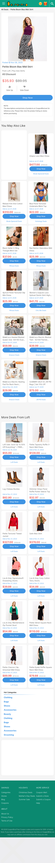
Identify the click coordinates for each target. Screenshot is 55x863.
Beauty (7, 714)
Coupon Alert (41, 792)
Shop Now (28, 97)
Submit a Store (42, 796)
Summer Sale (24, 799)
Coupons (5, 803)
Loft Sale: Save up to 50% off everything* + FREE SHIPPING (14, 447)
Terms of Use (6, 821)
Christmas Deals (25, 792)
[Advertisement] (14, 155)
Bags (6, 701)
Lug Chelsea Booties (11, 489)
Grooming (9, 735)
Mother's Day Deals (27, 796)
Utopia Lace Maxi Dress (39, 156)
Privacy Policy (7, 817)
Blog (3, 799)
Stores (4, 796)
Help (38, 803)
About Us (5, 814)
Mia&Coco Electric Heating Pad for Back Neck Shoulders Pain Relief (14, 384)
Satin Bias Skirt (35, 533)
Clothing (8, 697)
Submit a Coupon (43, 799)
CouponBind (46, 832)
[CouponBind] (19, 3)
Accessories (10, 710)
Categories (5, 792)
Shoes (7, 705)
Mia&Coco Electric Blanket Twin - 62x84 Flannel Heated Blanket (40, 339)
